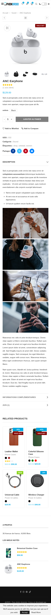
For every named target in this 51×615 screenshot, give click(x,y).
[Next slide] (45, 74)
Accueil (5, 13)
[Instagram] (23, 591)
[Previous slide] (5, 74)
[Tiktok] (30, 591)
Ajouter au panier (32, 119)
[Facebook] (20, 591)
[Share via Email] (32, 151)
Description (9, 162)
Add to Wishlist (12, 128)
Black (13, 110)
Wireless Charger (36, 495)
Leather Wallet (11, 451)
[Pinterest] (27, 591)
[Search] (36, 4)
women (29, 146)
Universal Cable (12, 495)
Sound (14, 13)
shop (15, 146)
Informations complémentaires (19, 397)
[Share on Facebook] (13, 151)
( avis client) (8, 88)
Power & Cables (11, 498)
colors (5, 110)
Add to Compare (31, 128)
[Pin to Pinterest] (25, 151)
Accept (25, 612)
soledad (22, 146)
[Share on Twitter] (19, 151)
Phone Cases (10, 454)
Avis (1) (6, 405)
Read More (36, 612)
